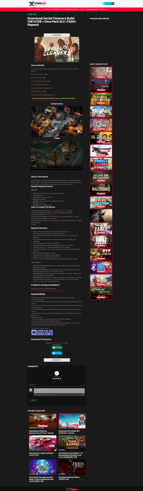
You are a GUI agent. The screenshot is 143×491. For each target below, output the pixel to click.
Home (31, 9)
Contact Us (108, 3)
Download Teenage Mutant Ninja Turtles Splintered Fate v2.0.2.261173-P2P (41, 479)
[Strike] (42, 395)
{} (53, 394)
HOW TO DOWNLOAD (92, 9)
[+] (56, 394)
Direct (65, 211)
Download (58, 347)
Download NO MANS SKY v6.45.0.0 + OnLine (69, 432)
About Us (76, 9)
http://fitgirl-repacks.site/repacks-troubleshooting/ (47, 290)
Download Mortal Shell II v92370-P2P (69, 478)
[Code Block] (50, 395)
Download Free (57, 360)
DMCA (82, 9)
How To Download (57, 343)
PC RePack (46, 9)
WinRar (48, 214)
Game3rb (74, 488)
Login (83, 384)
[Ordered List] (44, 395)
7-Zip (54, 214)
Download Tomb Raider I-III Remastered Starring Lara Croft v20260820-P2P (70, 455)
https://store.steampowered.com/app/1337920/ (46, 100)
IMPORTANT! (103, 9)
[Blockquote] (48, 395)
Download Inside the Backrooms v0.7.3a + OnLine (41, 432)
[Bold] (35, 395)
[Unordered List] (46, 395)
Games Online (56, 9)
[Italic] (37, 395)
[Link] (52, 395)
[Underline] (39, 395)
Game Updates (66, 9)
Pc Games (41, 427)
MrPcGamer (74, 489)
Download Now (57, 35)
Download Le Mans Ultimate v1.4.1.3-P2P (41, 454)
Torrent (52, 211)
